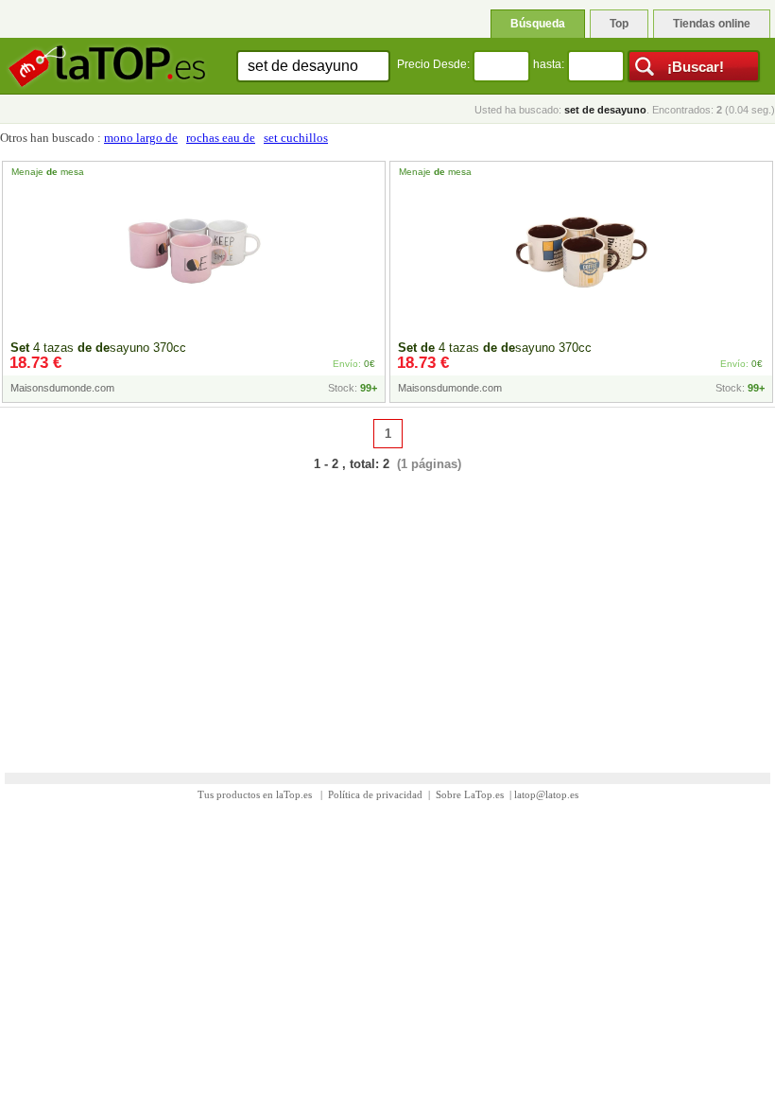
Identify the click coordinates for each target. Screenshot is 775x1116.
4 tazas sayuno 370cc (98, 347)
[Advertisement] (387, 610)
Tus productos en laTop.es (256, 794)
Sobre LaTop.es (470, 794)
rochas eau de (220, 138)
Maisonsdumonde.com (62, 387)
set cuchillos (296, 138)
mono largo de (141, 138)
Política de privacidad (375, 794)
